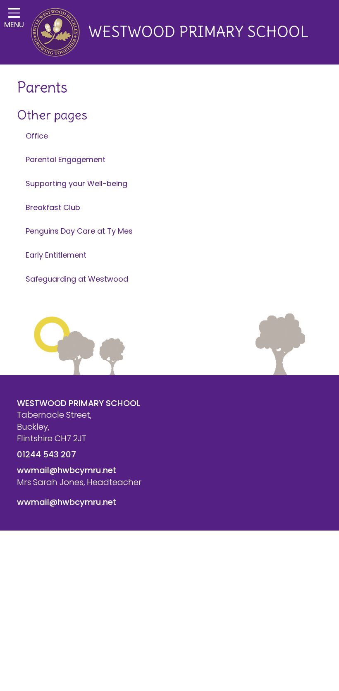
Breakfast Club (53, 207)
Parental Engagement (65, 159)
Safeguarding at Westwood (77, 279)
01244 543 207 (46, 454)
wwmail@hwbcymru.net (66, 470)
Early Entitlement (56, 255)
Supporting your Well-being (76, 183)
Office (37, 136)
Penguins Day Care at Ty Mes (79, 231)
